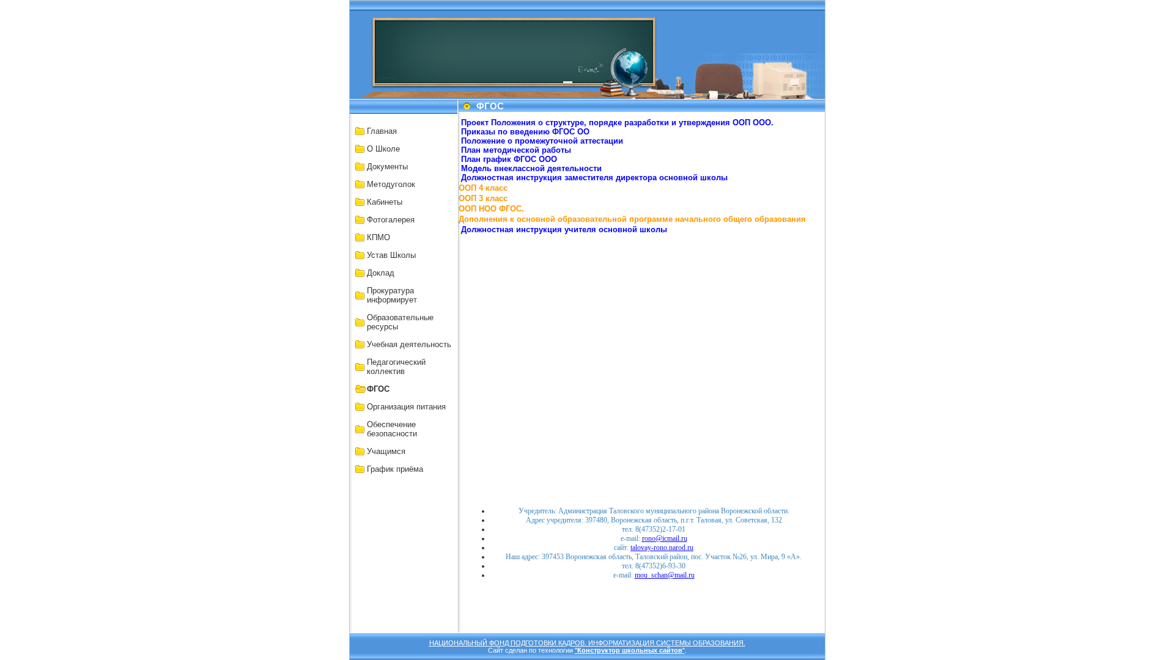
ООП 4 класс (483, 188)
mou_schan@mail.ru (665, 575)
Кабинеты (384, 202)
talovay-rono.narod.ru (661, 547)
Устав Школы (391, 255)
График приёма (395, 469)
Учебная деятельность (409, 344)
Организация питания (406, 406)
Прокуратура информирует (392, 295)
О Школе (383, 148)
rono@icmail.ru (664, 538)
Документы (387, 166)
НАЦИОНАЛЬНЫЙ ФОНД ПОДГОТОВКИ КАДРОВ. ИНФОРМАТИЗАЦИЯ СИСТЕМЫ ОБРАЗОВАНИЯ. (587, 643)
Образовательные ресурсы (400, 322)
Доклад (380, 272)
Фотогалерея (391, 219)
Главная (382, 131)
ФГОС (378, 389)
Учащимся (386, 451)
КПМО (378, 237)
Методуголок (391, 184)
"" (630, 650)
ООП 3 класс (483, 198)
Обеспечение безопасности (392, 429)
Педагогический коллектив (396, 367)
